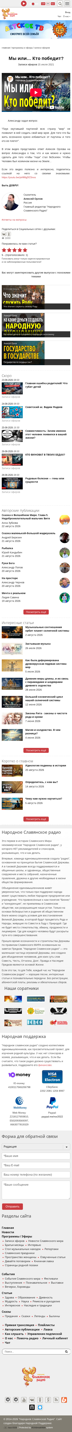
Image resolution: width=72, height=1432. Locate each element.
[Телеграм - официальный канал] (8, 1400)
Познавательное (36, 1282)
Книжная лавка (44, 1261)
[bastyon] (40, 1407)
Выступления (13, 1282)
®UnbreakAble (38, 1427)
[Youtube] (24, 1400)
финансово (45, 1065)
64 (48, 4)
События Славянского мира (22, 1278)
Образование (26, 1297)
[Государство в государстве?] (36, 353)
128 (43, 4)
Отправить (12, 1206)
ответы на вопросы (15, 219)
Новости (8, 1232)
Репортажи (52, 1249)
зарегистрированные (39, 258)
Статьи (7, 1293)
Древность (46, 1297)
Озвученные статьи (53, 1257)
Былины (54, 1316)
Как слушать (14, 1333)
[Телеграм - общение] (16, 1400)
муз (52, 4)
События (8, 1274)
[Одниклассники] (40, 1400)
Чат (59, 16)
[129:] (36, 29)
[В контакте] (32, 1400)
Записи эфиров (27, 64)
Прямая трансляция (19, 1325)
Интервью (34, 1245)
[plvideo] (32, 1407)
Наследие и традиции (38, 1305)
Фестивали (51, 1278)
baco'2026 (12, 1428)
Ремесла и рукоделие (46, 1301)
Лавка (48, 1329)
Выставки (57, 1282)
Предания (11, 1316)
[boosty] (64, 1400)
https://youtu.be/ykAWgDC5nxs (19, 177)
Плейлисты (46, 1325)
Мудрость (11, 1301)
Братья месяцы (14, 1245)
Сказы (6, 1311)
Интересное (12, 1305)
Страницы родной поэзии (21, 1265)
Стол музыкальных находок (23, 1249)
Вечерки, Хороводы (17, 1286)
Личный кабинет (55, 1338)
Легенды (39, 1316)
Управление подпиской (44, 1333)
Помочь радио (27, 1338)
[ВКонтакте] (4, 234)
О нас (9, 1338)
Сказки (25, 1316)
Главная (8, 1227)
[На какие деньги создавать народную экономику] (36, 325)
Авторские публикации (22, 1329)
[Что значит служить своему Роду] (36, 297)
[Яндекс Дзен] (48, 1400)
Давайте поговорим (17, 1261)
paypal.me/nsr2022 (52, 1116)
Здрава (9, 1297)
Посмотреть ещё (36, 612)
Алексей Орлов (33, 198)
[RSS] (56, 1400)
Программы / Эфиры (17, 1236)
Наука (25, 1301)
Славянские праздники (20, 1253)
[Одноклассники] (9, 234)
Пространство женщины (20, 1257)
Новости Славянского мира (45, 1241)
